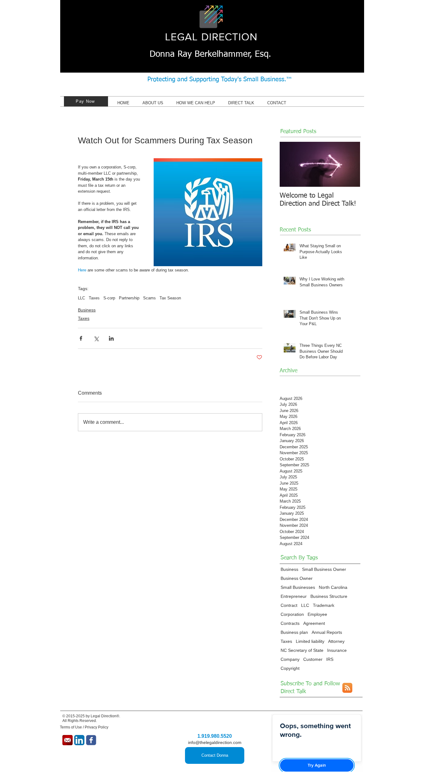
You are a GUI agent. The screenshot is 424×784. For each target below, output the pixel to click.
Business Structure (328, 596)
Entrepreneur (294, 596)
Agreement (314, 623)
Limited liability (310, 641)
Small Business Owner (324, 569)
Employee (317, 614)
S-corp (109, 298)
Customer (313, 659)
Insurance (337, 650)
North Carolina (333, 587)
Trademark (323, 605)
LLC (81, 298)
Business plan (294, 632)
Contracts (290, 623)
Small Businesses (298, 587)
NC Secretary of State (302, 650)
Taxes (94, 298)
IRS (329, 659)
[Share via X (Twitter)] (96, 338)
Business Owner (297, 578)
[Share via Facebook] (81, 338)
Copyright (290, 668)
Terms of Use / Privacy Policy (84, 727)
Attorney (336, 641)
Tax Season (170, 298)
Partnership (129, 298)
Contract (289, 605)
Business (87, 309)
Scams (149, 298)
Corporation (292, 614)
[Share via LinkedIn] (111, 338)
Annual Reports (327, 632)
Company (290, 659)
